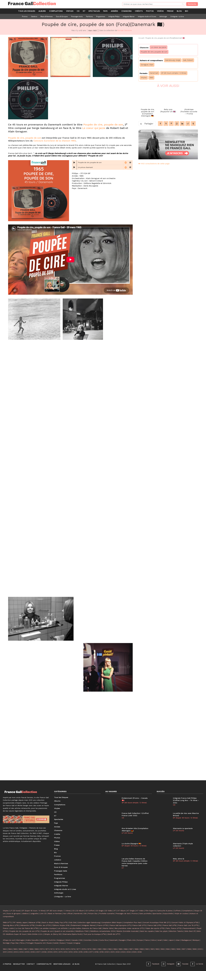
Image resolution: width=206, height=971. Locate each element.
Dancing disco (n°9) (11, 925)
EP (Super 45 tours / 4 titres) (134, 846)
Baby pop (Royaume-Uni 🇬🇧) (168, 110)
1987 (131, 949)
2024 (129, 952)
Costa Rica (103, 940)
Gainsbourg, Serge (172, 60)
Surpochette (168, 913)
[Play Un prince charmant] (74, 167)
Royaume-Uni (40, 943)
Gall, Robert (188, 60)
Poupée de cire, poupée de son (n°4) (24, 931)
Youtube (185, 964)
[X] (165, 123)
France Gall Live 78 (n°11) (188, 925)
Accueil (141, 38)
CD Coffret (89, 911)
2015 (80, 952)
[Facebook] (160, 123)
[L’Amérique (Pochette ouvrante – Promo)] (189, 98)
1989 (142, 949)
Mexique (196, 940)
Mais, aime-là (178, 859)
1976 (73, 949)
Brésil (68, 940)
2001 (5, 952)
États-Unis (131, 940)
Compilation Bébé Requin (111, 922)
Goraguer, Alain (147, 65)
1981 (99, 949)
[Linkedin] (182, 123)
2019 (101, 952)
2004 (21, 952)
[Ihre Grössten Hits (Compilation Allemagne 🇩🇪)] (112, 833)
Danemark (154, 73)
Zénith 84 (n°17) (113, 934)
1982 (105, 949)
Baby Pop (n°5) (61, 922)
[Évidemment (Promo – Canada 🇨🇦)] (112, 803)
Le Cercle (199, 964)
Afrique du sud (9, 940)
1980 (94, 949)
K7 (123, 868)
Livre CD (43, 913)
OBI (85, 913)
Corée (95, 940)
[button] (28, 57)
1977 (78, 949)
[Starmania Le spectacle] (164, 833)
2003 (16, 952)
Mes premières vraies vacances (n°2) (129, 928)
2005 (27, 952)
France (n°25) (102, 925)
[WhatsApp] (176, 123)
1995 (173, 949)
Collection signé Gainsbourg (89, 922)
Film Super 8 (150, 911)
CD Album (80, 911)
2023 (123, 952)
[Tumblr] (193, 123)
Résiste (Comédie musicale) (127, 931)
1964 (10, 949)
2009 (50, 952)
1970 (42, 949)
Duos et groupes (13, 913)
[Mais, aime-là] (164, 863)
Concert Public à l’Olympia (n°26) (185, 922)
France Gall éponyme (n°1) (120, 925)
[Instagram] (163, 964)
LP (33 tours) (127, 833)
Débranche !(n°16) (27, 925)
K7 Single (131, 911)
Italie (165, 940)
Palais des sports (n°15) (154, 928)
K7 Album (122, 911)
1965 (151, 78)
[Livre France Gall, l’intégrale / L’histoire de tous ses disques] (26, 819)
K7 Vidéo (140, 911)
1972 (52, 949)
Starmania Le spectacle (183, 828)
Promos (135, 913)
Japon (171, 940)
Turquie (69, 943)
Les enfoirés (62, 928)
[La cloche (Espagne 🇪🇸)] (112, 848)
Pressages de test (123, 913)
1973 (57, 949)
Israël (159, 940)
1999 (194, 949)
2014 (75, 952)
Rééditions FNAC (82, 931)
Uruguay (77, 943)
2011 (60, 952)
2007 (38, 952)
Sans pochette (145, 913)
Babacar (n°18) (35, 922)
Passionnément (189, 928)
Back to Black (47, 922)
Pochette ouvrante (106, 913)
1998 (189, 949)
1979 (89, 949)
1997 (184, 949)
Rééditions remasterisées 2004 (102, 931)
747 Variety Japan (20, 922)
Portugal (29, 943)
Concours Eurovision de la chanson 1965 (54, 140)
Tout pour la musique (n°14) (94, 934)
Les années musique (48, 928)
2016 (86, 952)
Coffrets (177, 911)
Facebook (155, 964)
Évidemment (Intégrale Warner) (83, 925)
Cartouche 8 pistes (164, 911)
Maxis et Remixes (55, 913)
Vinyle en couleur (181, 913)
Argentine (44, 940)
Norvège (6, 943)
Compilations (187, 911)
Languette (34, 913)
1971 (47, 949)
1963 (5, 949)
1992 (157, 949)
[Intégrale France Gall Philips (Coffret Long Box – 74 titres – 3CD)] (164, 803)
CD (123, 818)
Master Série (108, 928)
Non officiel (68, 913)
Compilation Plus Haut (132, 922)
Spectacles (157, 913)
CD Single (99, 911)
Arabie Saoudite (32, 940)
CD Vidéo (108, 911)
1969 (37, 949)
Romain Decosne (124, 30)
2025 (134, 952)
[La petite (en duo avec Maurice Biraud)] (164, 818)
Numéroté (78, 913)
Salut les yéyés (161, 931)
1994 (168, 949)
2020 (107, 952)
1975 (68, 949)
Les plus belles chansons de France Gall (85, 928)
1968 (31, 949)
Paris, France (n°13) (173, 928)
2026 (140, 952)
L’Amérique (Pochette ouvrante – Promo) (188, 111)
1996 (178, 949)
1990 (147, 949)
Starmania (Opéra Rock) (72, 934)
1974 (62, 949)
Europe (140, 940)
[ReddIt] (187, 123)
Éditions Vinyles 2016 (60, 925)
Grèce (153, 940)
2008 (44, 952)
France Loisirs (8, 928)
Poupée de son (47, 931)
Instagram (170, 964)
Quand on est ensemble (64, 931)
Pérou (22, 943)
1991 (152, 949)
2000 (200, 949)
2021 (112, 952)
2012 (65, 952)
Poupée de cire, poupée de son (103, 124)
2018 (96, 952)
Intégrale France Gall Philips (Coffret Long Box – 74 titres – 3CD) (186, 800)
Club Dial (72, 922)
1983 (110, 949)
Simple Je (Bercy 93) (52, 934)
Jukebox (25, 913)
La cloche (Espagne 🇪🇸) (131, 843)
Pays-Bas (14, 943)
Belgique (60, 940)
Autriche (52, 940)
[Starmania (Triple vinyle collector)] (164, 848)
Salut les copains (147, 931)
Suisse (62, 943)
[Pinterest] (171, 123)
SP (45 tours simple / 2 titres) (173, 73)
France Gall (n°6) (154, 925)
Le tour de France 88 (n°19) (26, 928)
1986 (126, 949)
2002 (10, 952)
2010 (55, 952)
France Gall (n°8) (169, 925)
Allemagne (20, 940)
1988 (136, 949)
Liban (177, 940)
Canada (74, 940)
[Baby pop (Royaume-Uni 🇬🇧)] (168, 98)
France (147, 940)
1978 (84, 949)
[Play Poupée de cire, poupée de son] (74, 162)
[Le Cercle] (193, 964)
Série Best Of (190, 931)
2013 (70, 952)
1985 (120, 949)
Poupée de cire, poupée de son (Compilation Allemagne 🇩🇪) (147, 112)
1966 (20, 949)
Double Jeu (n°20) (43, 925)
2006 (33, 952)
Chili (80, 940)
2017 (91, 952)
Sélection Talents (176, 931)
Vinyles (144, 78)
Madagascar (186, 940)
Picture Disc (93, 913)
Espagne (122, 940)
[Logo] (62, 3)
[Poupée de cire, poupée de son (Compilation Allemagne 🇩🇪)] (147, 98)
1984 (115, 949)
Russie (49, 943)
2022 (118, 952)
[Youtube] (178, 964)
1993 (162, 949)
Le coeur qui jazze (93, 128)
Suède (55, 943)
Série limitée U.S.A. (35, 934)
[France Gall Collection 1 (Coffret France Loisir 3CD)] (112, 818)
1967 (26, 949)
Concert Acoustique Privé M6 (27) (156, 922)
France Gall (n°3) (139, 925)
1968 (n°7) (7, 922)
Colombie (87, 940)
